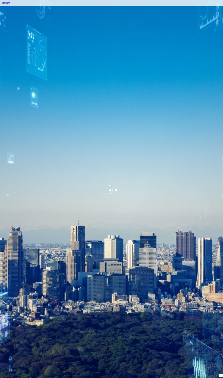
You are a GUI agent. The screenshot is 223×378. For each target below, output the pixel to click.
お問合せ (219, 2)
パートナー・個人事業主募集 (210, 2)
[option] (111, 189)
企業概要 (195, 2)
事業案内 (201, 2)
